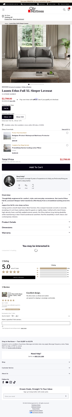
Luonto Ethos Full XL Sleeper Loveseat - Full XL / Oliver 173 (15, 295)
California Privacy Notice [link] (36, 410)
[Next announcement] (68, 2)
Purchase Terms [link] (36, 405)
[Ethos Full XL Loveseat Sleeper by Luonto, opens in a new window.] (36, 54)
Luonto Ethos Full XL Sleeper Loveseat (18, 23)
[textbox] (36, 323)
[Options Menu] (69, 316)
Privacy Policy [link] (36, 408)
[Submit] (65, 396)
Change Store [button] (8, 19)
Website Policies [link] (36, 407)
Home (6, 23)
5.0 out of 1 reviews (15, 87)
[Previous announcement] (4, 2)
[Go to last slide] (4, 53)
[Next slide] (67, 53)
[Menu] (3, 10)
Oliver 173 (7, 117)
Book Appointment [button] (18, 19)
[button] (28, 84)
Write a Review (26, 87)
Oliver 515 (20, 117)
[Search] (64, 9)
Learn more (23, 328)
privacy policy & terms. (14, 348)
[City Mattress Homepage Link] (36, 10)
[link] (10, 4)
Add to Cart (36, 167)
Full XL (6, 108)
